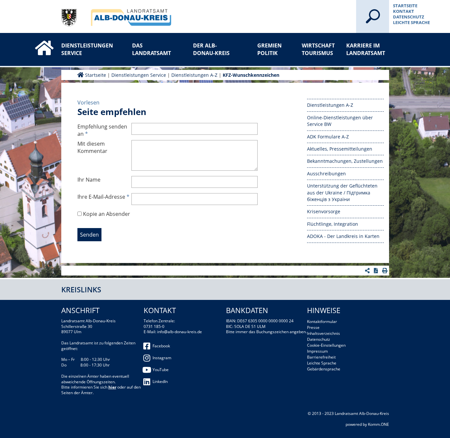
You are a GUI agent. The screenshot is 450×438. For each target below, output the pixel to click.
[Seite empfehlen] (368, 270)
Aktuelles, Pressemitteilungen (339, 149)
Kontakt (403, 11)
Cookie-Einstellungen (326, 345)
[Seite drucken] (385, 270)
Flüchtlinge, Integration (332, 224)
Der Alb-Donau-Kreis (211, 49)
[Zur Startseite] (37, 42)
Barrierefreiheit (321, 357)
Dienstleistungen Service (82, 49)
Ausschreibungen (326, 173)
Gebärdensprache (323, 369)
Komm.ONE (378, 424)
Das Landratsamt (151, 49)
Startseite (405, 6)
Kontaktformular (322, 321)
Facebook (161, 346)
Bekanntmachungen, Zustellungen (345, 161)
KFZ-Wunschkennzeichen (251, 75)
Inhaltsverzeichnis (323, 333)
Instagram (162, 358)
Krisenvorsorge (323, 211)
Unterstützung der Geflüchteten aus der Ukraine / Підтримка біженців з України (342, 192)
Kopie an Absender (106, 214)
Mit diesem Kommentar (92, 147)
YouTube (161, 369)
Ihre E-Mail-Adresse (103, 196)
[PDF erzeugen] (377, 270)
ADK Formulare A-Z (328, 136)
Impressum (317, 351)
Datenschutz (408, 17)
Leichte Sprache (411, 22)
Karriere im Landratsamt (365, 49)
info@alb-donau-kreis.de (179, 332)
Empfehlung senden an (102, 130)
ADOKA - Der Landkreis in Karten (343, 236)
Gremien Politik (269, 49)
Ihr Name (88, 179)
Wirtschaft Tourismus (318, 49)
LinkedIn (160, 381)
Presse (313, 327)
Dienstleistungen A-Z (194, 75)
